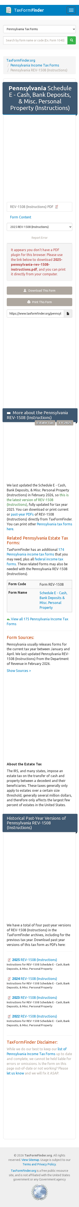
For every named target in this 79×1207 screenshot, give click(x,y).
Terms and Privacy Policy (39, 1164)
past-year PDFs (22, 514)
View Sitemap (30, 1160)
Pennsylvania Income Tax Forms (35, 65)
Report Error (40, 237)
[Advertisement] (39, 159)
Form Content (20, 217)
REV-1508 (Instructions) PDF (32, 207)
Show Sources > (19, 671)
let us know (15, 1073)
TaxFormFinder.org (20, 60)
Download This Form (41, 290)
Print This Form (41, 302)
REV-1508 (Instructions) (34, 960)
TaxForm (29, 10)
